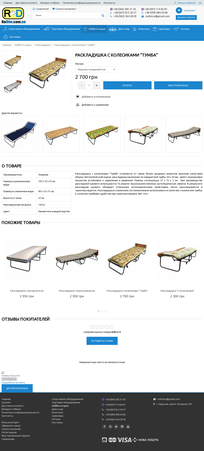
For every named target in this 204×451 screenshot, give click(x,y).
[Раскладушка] (20, 133)
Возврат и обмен (50, 2)
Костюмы (15, 36)
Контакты (109, 2)
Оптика (185, 29)
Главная (7, 2)
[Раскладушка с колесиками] (12, 61)
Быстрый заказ (178, 85)
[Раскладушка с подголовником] (184, 133)
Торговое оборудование (65, 29)
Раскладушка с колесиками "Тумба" (127, 290)
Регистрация (9, 432)
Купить (127, 85)
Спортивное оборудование (24, 29)
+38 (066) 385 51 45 (124, 9)
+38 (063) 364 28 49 (125, 16)
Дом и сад (123, 29)
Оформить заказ (11, 425)
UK (200, 3)
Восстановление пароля (16, 435)
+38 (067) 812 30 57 (125, 12)
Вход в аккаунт (10, 422)
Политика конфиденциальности (81, 2)
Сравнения (8, 439)
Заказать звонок (186, 17)
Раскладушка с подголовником (77, 290)
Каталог (6, 402)
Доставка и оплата (26, 2)
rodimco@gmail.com (157, 16)
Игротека (143, 29)
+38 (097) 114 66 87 (155, 9)
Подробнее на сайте (13, 382)
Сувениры (164, 29)
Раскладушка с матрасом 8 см (27, 290)
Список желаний (11, 429)
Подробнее (26, 304)
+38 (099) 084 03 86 (156, 12)
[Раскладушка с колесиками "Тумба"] (47, 72)
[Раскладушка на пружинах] (61, 133)
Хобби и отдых (97, 29)
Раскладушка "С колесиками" (177, 290)
